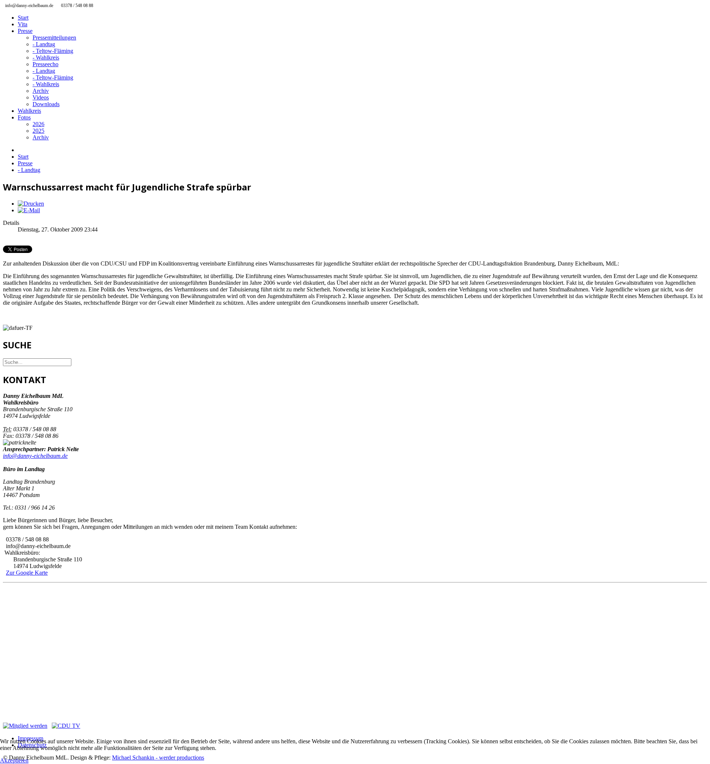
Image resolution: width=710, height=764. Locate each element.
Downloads (46, 104)
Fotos (24, 117)
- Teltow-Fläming (53, 51)
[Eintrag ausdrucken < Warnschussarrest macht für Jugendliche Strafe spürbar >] (31, 203)
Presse (25, 31)
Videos (41, 97)
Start (23, 17)
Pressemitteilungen (54, 37)
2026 (38, 124)
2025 (38, 131)
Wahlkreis (29, 111)
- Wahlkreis (46, 57)
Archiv (41, 91)
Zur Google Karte (27, 572)
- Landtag (44, 44)
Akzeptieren (14, 760)
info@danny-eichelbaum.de (35, 456)
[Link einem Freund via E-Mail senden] (29, 210)
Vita (22, 24)
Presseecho (45, 64)
